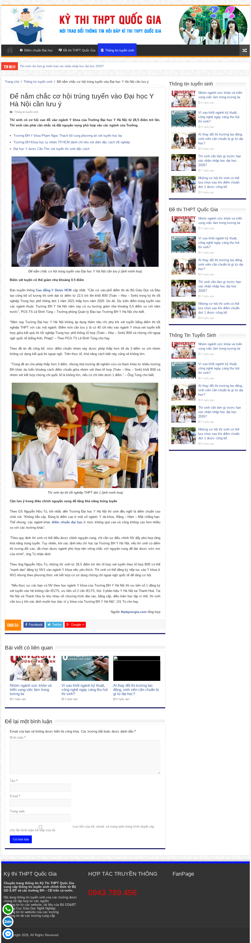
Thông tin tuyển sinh (38, 82)
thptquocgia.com (134, 612)
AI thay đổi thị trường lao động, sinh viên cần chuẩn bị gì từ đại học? (136, 689)
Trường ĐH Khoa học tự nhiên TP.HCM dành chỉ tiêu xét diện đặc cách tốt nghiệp (71, 142)
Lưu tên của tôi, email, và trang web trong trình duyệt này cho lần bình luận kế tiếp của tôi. (82, 828)
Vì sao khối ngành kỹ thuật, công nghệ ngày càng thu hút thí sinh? (85, 689)
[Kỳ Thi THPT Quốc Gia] (10, 50)
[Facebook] (7, 933)
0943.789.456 (112, 892)
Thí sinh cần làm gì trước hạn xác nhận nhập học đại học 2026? (62, 66)
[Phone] (7, 909)
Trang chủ (12, 82)
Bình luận (17, 737)
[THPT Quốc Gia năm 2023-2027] (125, 25)
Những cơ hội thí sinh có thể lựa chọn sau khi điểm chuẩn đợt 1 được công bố (218, 182)
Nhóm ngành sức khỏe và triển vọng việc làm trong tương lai (30, 689)
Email (15, 796)
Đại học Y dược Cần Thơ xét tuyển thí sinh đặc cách (51, 149)
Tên (13, 781)
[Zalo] (7, 921)
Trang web (17, 811)
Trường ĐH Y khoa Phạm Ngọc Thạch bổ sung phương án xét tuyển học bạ (67, 135)
